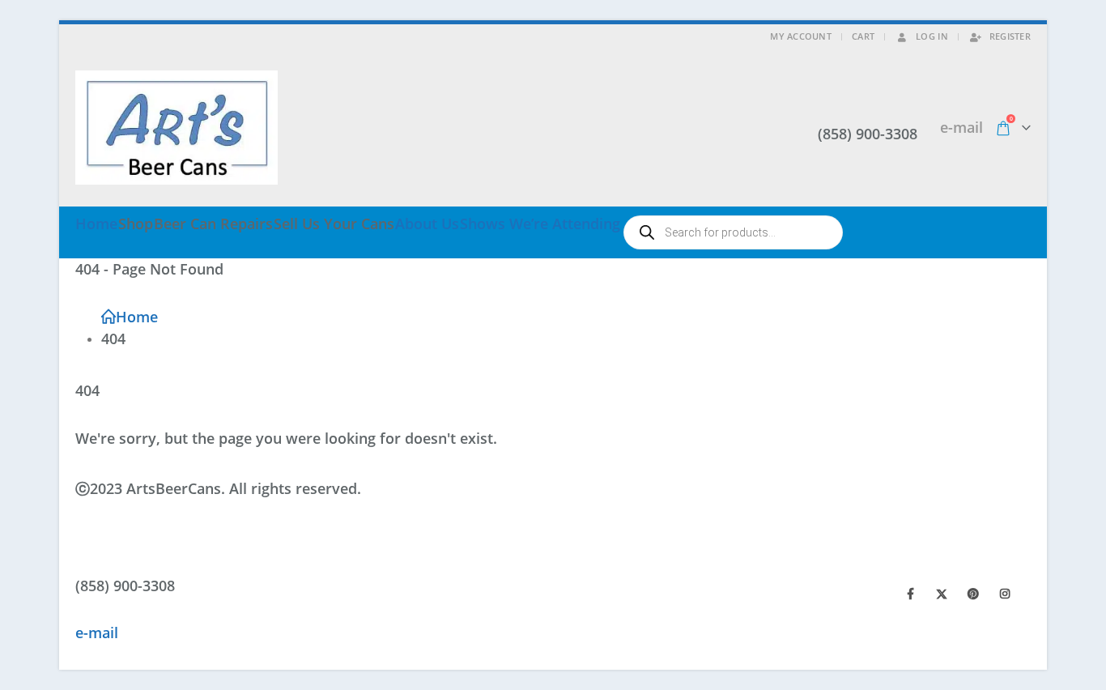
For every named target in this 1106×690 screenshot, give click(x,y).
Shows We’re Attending (540, 223)
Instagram (1005, 593)
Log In (932, 36)
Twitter (941, 593)
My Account (801, 36)
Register (1010, 36)
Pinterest (973, 593)
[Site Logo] (176, 127)
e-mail (961, 127)
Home (96, 223)
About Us (427, 223)
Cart (863, 36)
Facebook (910, 593)
